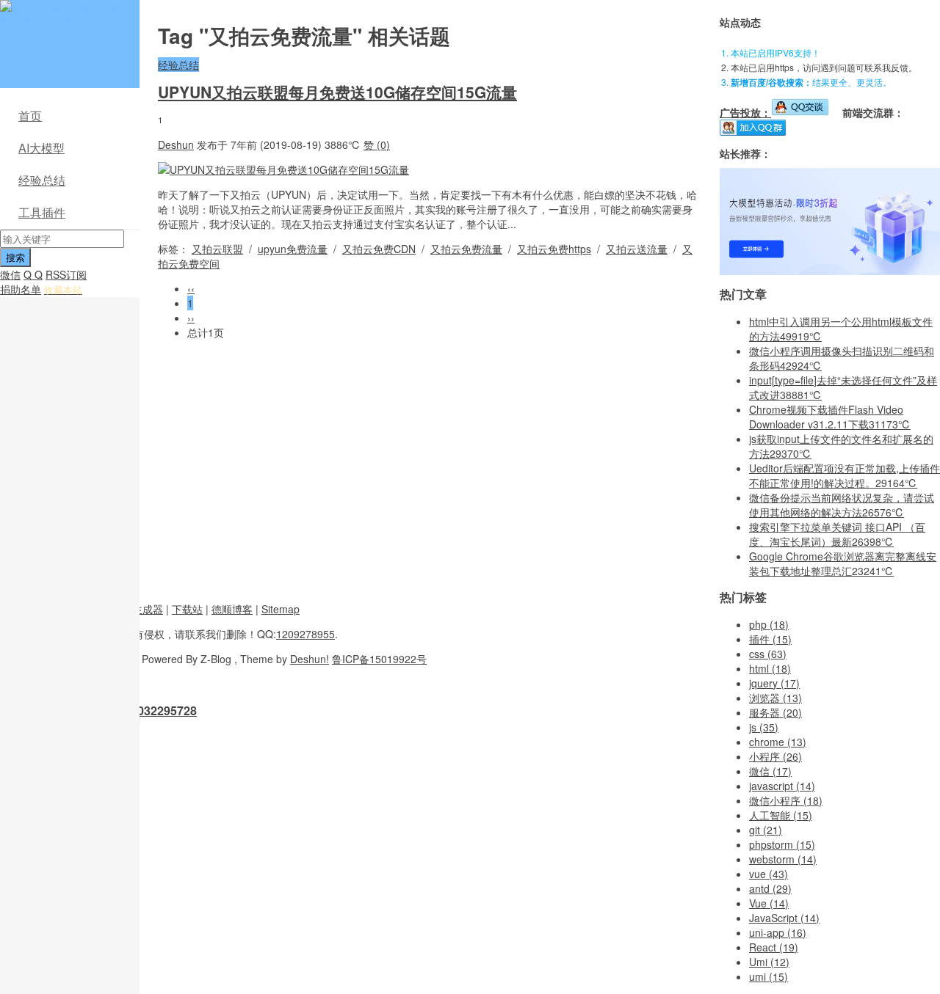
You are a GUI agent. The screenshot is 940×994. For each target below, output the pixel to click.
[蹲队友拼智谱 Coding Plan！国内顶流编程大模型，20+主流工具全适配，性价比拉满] (830, 270)
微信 (10, 274)
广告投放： (745, 112)
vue (768, 873)
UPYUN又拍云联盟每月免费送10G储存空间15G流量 (337, 92)
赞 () (377, 144)
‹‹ (191, 288)
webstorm (783, 859)
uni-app (777, 932)
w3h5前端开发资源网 (67, 14)
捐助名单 (20, 289)
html (770, 668)
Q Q (33, 274)
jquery (774, 683)
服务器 (775, 712)
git (765, 829)
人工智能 (780, 815)
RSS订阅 (66, 274)
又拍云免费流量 (466, 248)
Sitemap (280, 609)
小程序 (775, 756)
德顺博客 (232, 609)
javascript (782, 785)
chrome (777, 741)
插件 (770, 639)
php (769, 624)
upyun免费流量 (293, 248)
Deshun (176, 144)
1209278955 (305, 633)
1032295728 (164, 710)
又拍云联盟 (217, 248)
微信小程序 (785, 800)
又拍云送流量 (637, 248)
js (763, 727)
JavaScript (784, 917)
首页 (30, 115)
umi (768, 976)
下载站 (187, 609)
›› (191, 317)
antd (770, 888)
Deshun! (309, 658)
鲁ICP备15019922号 (379, 658)
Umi (769, 961)
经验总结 (41, 180)
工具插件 (41, 212)
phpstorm (782, 844)
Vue (769, 903)
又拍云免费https (554, 248)
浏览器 (775, 697)
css (768, 653)
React (773, 947)
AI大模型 (41, 147)
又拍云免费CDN (379, 248)
